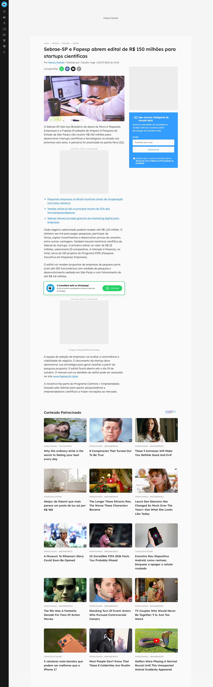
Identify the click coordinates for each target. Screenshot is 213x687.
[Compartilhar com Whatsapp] (61, 69)
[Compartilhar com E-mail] (73, 69)
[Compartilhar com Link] (79, 69)
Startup (76, 43)
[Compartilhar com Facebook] (67, 69)
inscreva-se (153, 149)
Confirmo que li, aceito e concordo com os (154, 160)
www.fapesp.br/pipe (65, 376)
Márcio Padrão (56, 62)
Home (46, 43)
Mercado (65, 43)
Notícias (55, 43)
